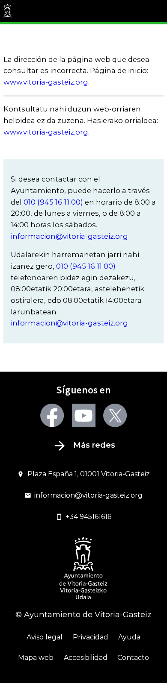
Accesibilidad (85, 658)
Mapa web (36, 658)
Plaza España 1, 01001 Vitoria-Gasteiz (88, 474)
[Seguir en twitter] (115, 415)
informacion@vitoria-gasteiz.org (69, 236)
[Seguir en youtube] (83, 415)
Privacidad (90, 637)
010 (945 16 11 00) (53, 202)
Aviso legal (45, 637)
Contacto (133, 658)
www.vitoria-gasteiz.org (45, 82)
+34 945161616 (88, 517)
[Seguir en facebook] (52, 415)
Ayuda (129, 637)
